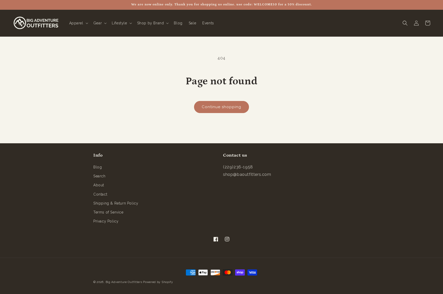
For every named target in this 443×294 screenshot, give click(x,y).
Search (99, 176)
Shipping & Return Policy (115, 203)
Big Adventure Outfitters (124, 282)
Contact (100, 194)
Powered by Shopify (158, 282)
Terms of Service (108, 212)
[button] (78, 23)
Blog (97, 167)
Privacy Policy (105, 221)
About (98, 185)
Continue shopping (221, 107)
